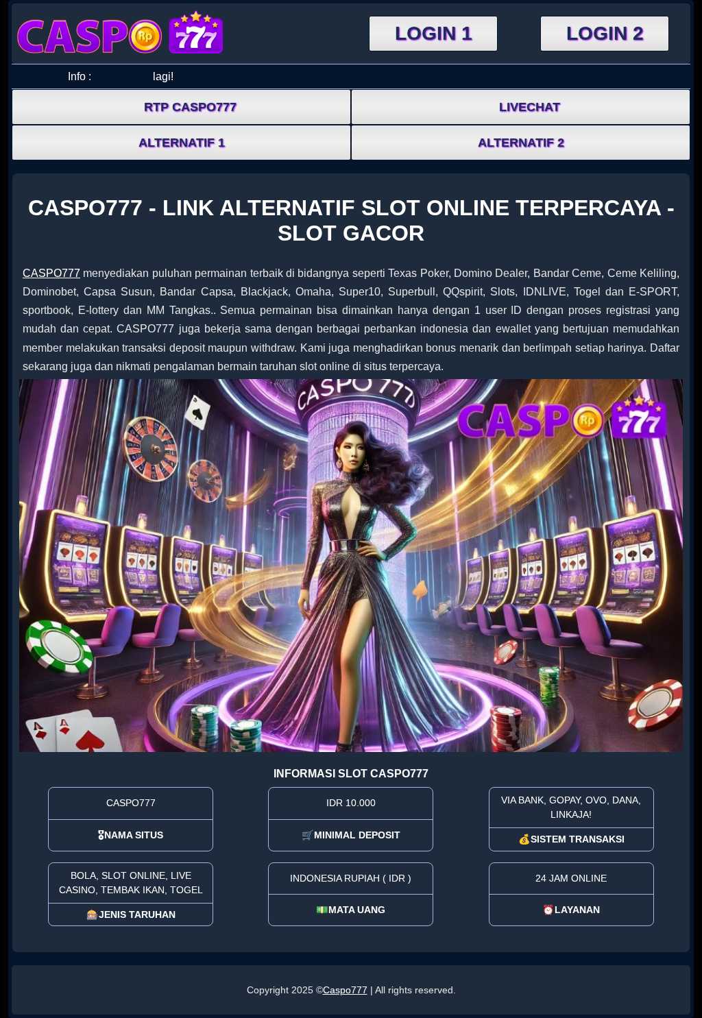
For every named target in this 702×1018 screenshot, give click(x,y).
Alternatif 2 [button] (521, 142)
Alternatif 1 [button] (181, 142)
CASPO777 (51, 273)
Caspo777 (345, 989)
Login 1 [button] (433, 33)
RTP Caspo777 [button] (190, 107)
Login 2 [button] (605, 33)
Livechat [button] (529, 107)
